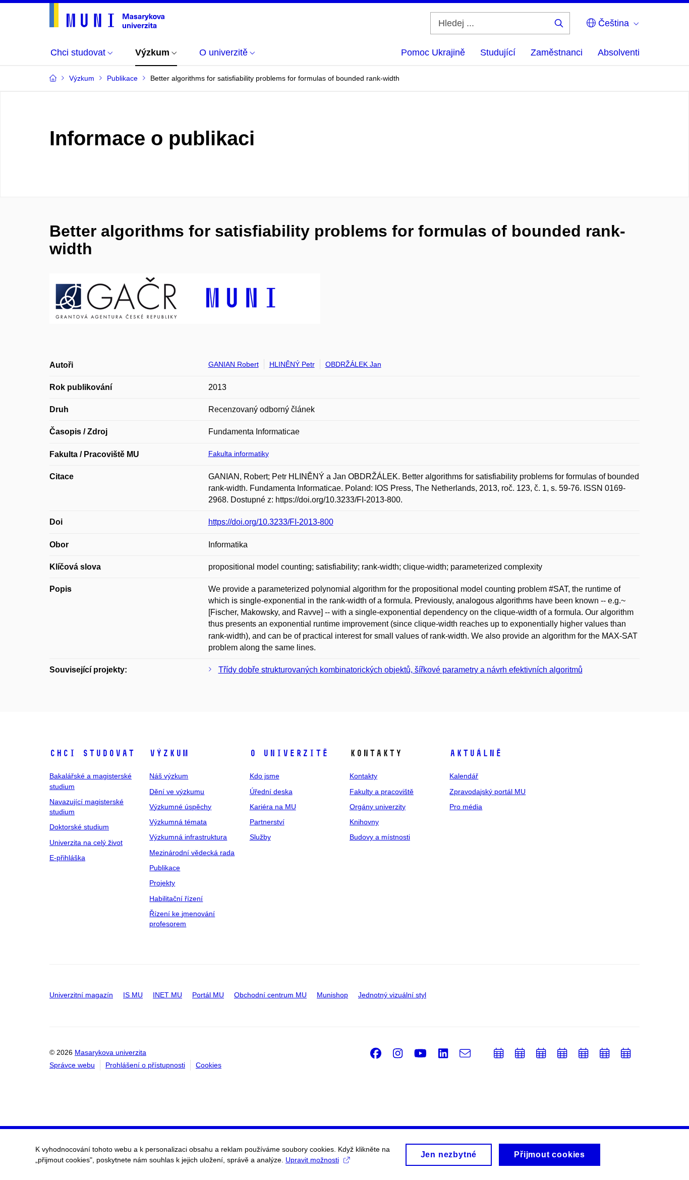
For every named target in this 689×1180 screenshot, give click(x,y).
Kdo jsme (264, 776)
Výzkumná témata (178, 822)
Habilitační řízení (176, 898)
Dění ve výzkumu (176, 792)
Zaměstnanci (557, 52)
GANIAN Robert (233, 364)
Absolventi (619, 52)
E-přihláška (67, 858)
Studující (497, 52)
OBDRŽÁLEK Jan (353, 364)
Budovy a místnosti (380, 837)
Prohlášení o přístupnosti (145, 1065)
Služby (260, 837)
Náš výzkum (168, 776)
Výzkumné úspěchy (180, 807)
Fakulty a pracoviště (382, 792)
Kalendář (463, 776)
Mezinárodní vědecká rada (192, 853)
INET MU (167, 995)
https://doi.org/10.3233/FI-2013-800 (270, 522)
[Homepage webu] (106, 15)
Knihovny (364, 822)
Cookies (208, 1065)
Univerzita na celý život (86, 842)
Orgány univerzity (378, 807)
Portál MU (208, 995)
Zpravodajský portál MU (487, 792)
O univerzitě (289, 753)
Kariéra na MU (273, 807)
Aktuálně (475, 753)
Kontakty (363, 776)
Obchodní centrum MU (270, 995)
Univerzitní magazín (81, 995)
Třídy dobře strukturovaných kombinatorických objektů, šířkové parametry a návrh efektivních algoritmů (400, 669)
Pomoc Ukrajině (433, 52)
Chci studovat (92, 753)
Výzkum (169, 753)
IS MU (133, 995)
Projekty (162, 883)
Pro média (465, 807)
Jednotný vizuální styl (392, 995)
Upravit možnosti (312, 1160)
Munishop (332, 995)
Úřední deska (271, 792)
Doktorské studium (79, 827)
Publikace (164, 868)
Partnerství (267, 822)
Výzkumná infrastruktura (188, 837)
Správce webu (72, 1065)
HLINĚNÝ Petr (292, 364)
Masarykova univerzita (110, 1052)
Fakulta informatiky (238, 453)
